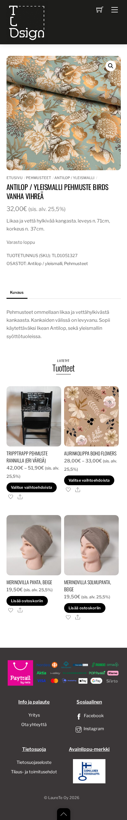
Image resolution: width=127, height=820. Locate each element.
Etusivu (14, 178)
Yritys (34, 715)
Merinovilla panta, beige (29, 582)
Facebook (93, 715)
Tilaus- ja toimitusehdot (34, 771)
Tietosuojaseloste (34, 762)
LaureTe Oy (58, 797)
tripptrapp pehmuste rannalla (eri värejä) (27, 457)
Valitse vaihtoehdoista (31, 487)
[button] (110, 66)
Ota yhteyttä (34, 724)
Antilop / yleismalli (74, 178)
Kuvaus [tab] (17, 292)
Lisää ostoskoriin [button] (27, 601)
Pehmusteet (38, 178)
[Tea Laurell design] (27, 21)
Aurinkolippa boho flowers (90, 453)
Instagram (93, 728)
